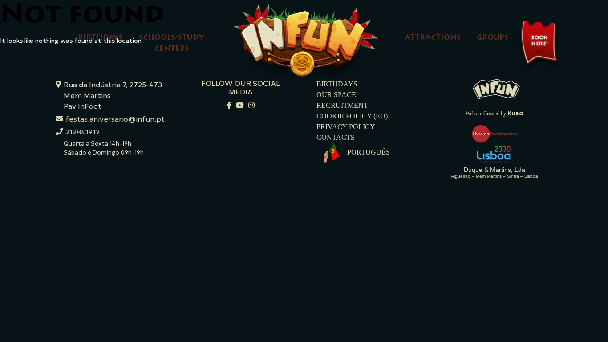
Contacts (335, 137)
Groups (492, 37)
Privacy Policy (345, 126)
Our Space (336, 94)
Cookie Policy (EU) (352, 116)
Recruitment (342, 105)
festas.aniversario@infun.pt (115, 118)
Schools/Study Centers (171, 43)
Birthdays (100, 37)
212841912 (82, 131)
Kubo (515, 114)
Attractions (433, 37)
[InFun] (496, 88)
